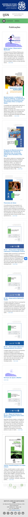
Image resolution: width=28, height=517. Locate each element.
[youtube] (15, 513)
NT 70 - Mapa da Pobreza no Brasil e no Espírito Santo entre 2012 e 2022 (14, 415)
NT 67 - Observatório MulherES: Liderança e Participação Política (14, 250)
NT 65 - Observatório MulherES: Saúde (14, 299)
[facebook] (8, 513)
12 (9, 487)
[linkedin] (23, 513)
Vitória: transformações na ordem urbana (14, 466)
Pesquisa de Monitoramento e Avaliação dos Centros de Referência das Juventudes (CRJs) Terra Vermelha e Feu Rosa (13, 153)
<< (4, 485)
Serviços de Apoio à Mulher (12, 378)
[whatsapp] (4, 513)
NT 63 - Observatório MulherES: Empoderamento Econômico (14, 347)
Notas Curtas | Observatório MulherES (13, 49)
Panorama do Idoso (10, 203)
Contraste (10, 21)
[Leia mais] (14, 40)
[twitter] (11, 513)
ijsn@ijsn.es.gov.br (15, 510)
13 (11, 487)
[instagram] (19, 513)
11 (24, 485)
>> (20, 487)
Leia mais (10, 62)
